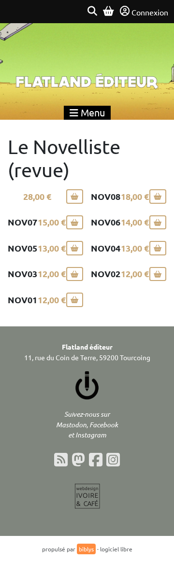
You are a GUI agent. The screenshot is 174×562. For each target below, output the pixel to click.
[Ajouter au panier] (74, 196)
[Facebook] (95, 459)
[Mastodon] (78, 459)
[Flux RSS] (61, 459)
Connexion (149, 12)
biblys (86, 549)
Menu (91, 112)
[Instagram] (113, 459)
